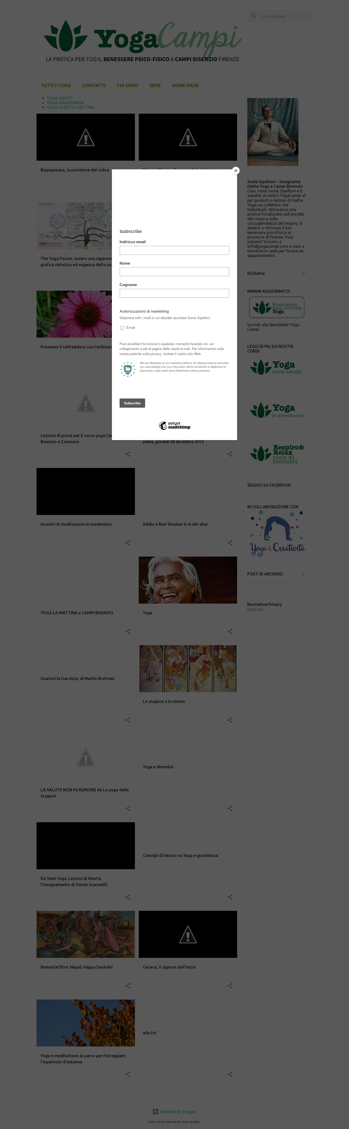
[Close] (236, 170)
